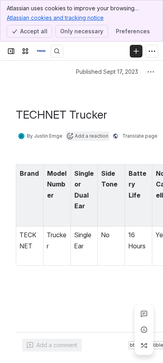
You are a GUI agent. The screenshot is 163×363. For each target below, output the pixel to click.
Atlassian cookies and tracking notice (55, 17)
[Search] (57, 51)
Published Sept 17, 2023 (107, 71)
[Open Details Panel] (144, 329)
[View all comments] (144, 313)
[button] (35, 172)
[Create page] (144, 345)
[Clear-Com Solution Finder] (41, 51)
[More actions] (150, 71)
